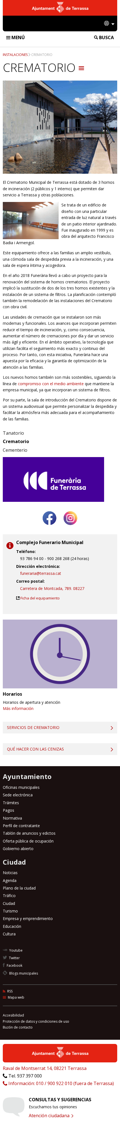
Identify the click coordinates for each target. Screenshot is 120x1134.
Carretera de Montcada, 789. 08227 (52, 588)
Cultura (9, 934)
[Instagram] (70, 527)
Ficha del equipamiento (40, 598)
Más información (18, 708)
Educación (12, 926)
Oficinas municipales (21, 787)
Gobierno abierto (18, 848)
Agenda (9, 880)
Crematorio (41, 54)
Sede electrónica (18, 794)
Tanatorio (13, 433)
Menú (17, 37)
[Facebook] (49, 527)
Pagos (8, 810)
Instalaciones (15, 54)
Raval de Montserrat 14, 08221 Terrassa (45, 1068)
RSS (9, 991)
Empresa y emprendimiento (28, 918)
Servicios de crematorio (33, 727)
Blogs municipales (23, 973)
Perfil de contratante (21, 825)
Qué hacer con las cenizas (35, 749)
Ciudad (9, 903)
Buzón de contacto (18, 1027)
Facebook (14, 965)
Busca (106, 37)
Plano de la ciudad (19, 888)
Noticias (10, 872)
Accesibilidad (13, 1015)
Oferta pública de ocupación (28, 841)
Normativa (12, 818)
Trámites (11, 802)
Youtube (15, 950)
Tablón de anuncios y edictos (29, 833)
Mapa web (15, 997)
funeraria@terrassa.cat (40, 573)
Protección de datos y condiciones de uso (36, 1021)
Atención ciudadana (50, 1115)
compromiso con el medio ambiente (51, 383)
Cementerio (15, 450)
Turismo (10, 911)
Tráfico (9, 895)
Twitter (14, 958)
